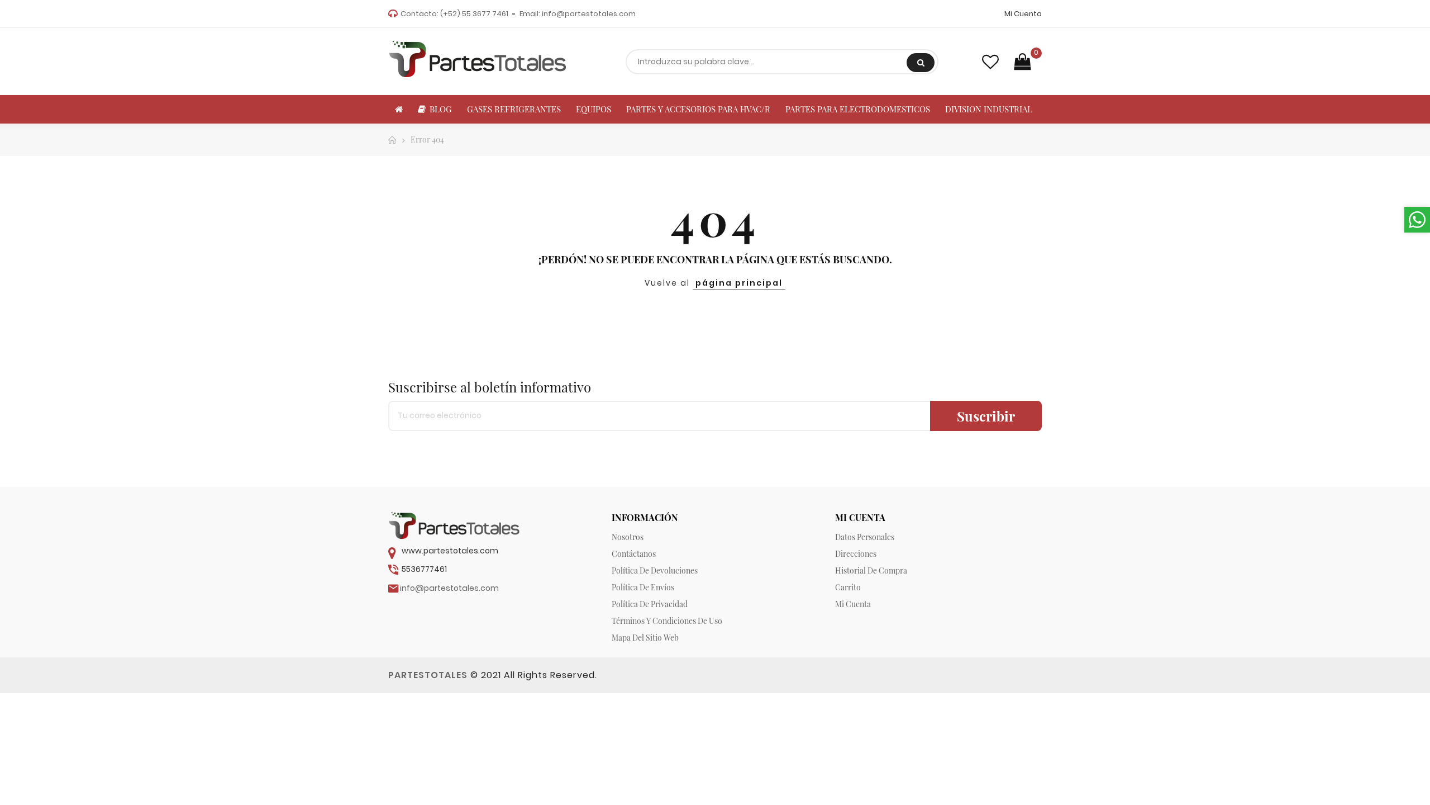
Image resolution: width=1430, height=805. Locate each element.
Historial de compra (871, 570)
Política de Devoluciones (655, 570)
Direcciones (855, 553)
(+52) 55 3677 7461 (474, 13)
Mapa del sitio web (645, 637)
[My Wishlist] (990, 61)
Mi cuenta (853, 604)
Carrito (848, 587)
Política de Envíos (643, 587)
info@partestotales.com (589, 13)
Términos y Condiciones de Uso (667, 620)
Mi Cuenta (1023, 13)
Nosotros (628, 537)
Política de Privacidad (650, 604)
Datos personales (864, 537)
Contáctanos (634, 553)
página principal (739, 282)
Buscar (921, 62)
